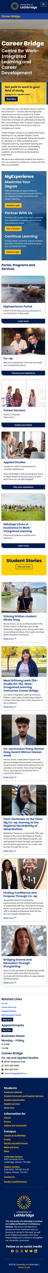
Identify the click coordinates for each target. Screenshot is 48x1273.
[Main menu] (43, 4)
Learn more (23, 321)
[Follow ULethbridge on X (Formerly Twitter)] (22, 1251)
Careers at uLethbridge (15, 1135)
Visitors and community (15, 1125)
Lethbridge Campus (13, 1156)
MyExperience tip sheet (27, 310)
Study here (9, 1107)
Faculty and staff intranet (16, 1143)
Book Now (7, 1030)
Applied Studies (8, 1011)
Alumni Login (13, 252)
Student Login (13, 205)
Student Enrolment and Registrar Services (24, 1096)
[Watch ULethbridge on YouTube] (31, 1251)
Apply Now (7, 1019)
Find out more (24, 566)
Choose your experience (23, 373)
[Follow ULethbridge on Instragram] (17, 1251)
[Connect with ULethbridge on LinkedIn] (36, 1251)
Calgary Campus (12, 1166)
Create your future (23, 425)
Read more (8, 638)
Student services (12, 1104)
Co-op (4, 1003)
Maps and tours (11, 1147)
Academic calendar (13, 1092)
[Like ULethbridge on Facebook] (12, 1251)
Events (7, 1139)
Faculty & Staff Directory (15, 1181)
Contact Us (9, 1177)
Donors (7, 1121)
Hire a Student (13, 228)
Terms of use (24, 1267)
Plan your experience (23, 487)
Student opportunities (14, 1100)
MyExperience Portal (11, 1015)
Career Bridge (10, 16)
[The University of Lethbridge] (24, 1206)
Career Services (8, 1007)
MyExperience (27, 476)
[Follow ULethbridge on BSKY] (26, 1251)
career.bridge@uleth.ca (16, 1073)
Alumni (7, 1117)
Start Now (11, 99)
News (6, 1151)
